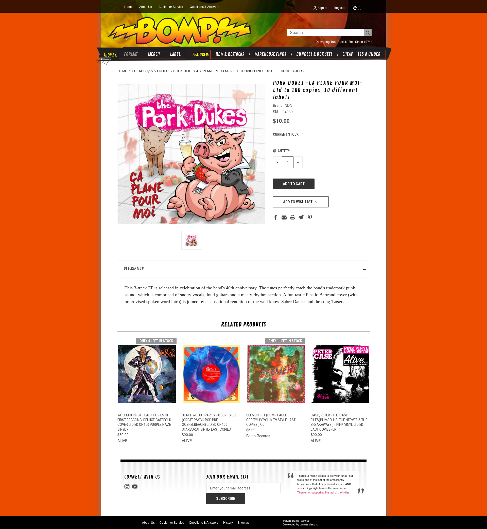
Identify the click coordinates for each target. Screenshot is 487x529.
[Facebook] (275, 217)
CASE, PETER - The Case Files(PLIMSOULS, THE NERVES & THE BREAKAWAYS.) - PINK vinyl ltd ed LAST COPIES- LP (339, 422)
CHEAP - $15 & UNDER (361, 54)
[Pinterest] (309, 217)
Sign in (322, 7)
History (228, 522)
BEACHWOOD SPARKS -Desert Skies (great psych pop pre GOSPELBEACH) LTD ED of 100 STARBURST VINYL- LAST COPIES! (209, 422)
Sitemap (243, 522)
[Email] (284, 217)
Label (175, 54)
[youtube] (134, 486)
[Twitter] (301, 217)
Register (339, 7)
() (359, 7)
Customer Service (171, 6)
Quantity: (281, 151)
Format (131, 54)
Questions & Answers (204, 6)
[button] (243, 268)
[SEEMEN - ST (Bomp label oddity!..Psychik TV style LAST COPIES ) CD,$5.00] (276, 374)
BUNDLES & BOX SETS (314, 54)
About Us (145, 6)
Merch (154, 54)
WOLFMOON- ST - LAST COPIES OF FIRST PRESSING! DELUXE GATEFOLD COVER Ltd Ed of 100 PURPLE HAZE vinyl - (144, 422)
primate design (308, 524)
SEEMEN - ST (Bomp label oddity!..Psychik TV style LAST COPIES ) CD (270, 420)
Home (128, 6)
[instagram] (127, 486)
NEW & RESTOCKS (230, 54)
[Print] (292, 217)
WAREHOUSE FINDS (270, 54)
